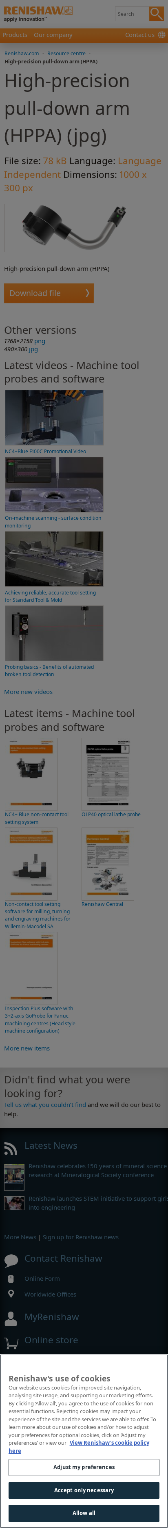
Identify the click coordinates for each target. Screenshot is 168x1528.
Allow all (84, 1513)
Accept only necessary (84, 1490)
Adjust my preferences (84, 1467)
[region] (84, 1441)
